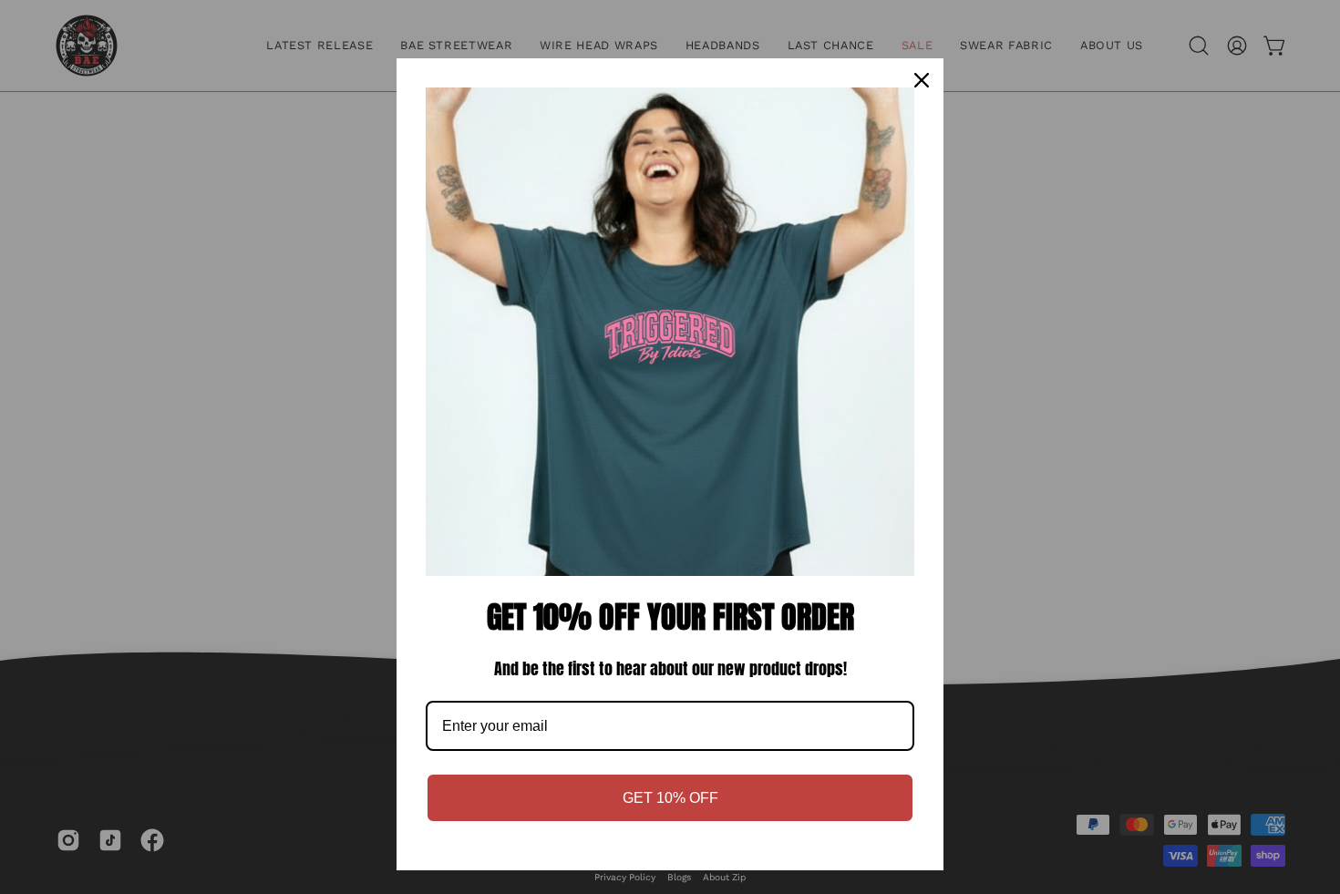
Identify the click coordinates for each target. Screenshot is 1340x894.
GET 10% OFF (670, 798)
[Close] (921, 80)
